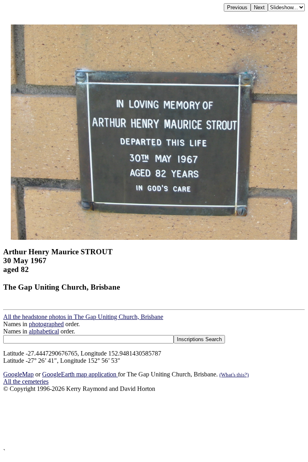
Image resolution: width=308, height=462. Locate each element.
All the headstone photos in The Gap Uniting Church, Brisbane (83, 316)
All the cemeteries (26, 381)
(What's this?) (234, 375)
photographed (46, 324)
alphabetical (44, 331)
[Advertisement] (154, 420)
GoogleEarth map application (80, 374)
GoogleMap (18, 374)
